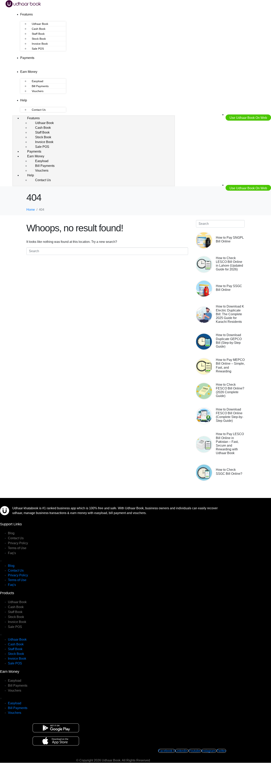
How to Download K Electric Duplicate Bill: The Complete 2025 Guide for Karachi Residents (230, 314)
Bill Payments (40, 86)
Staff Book (38, 33)
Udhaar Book (40, 23)
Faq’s (12, 553)
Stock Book (39, 38)
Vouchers (37, 91)
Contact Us (39, 109)
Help (23, 100)
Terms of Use (17, 548)
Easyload (37, 81)
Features (26, 14)
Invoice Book (40, 43)
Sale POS (38, 48)
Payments (27, 58)
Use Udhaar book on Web (248, 117)
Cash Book (38, 28)
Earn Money (28, 71)
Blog (11, 533)
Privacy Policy (18, 543)
